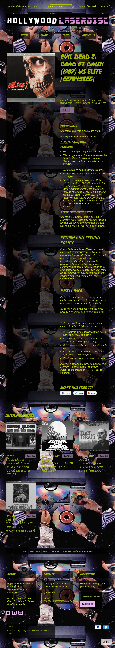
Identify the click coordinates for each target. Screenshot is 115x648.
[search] (71, 6)
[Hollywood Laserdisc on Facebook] (14, 613)
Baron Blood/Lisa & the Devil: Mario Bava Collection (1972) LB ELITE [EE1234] (18, 465)
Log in (9, 6)
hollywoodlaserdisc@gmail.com (59, 601)
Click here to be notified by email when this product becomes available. (83, 102)
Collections (35, 551)
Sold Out (31, 456)
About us (88, 35)
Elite (45, 551)
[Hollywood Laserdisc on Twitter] (8, 613)
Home (24, 35)
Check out (103, 6)
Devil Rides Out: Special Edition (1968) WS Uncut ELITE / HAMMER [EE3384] (20, 523)
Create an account (26, 6)
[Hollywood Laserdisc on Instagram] (20, 613)
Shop (44, 35)
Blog (66, 35)
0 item (87, 6)
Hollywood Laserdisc (30, 631)
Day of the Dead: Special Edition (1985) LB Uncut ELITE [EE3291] (91, 463)
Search (10, 627)
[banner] (57, 20)
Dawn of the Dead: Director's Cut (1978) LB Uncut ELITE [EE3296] (57, 463)
